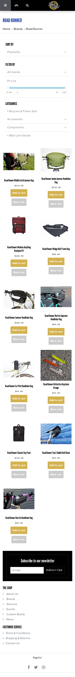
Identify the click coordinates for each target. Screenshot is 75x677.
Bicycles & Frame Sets (22, 111)
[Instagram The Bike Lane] (45, 667)
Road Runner (34, 29)
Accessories (15, 119)
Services (11, 604)
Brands (18, 29)
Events (10, 609)
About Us (12, 594)
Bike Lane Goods (19, 135)
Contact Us (13, 643)
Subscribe (54, 570)
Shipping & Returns (18, 638)
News (9, 619)
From (8, 92)
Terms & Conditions (18, 633)
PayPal (37, 658)
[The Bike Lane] (54, 5)
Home (6, 29)
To (57, 92)
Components (15, 127)
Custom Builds (15, 614)
